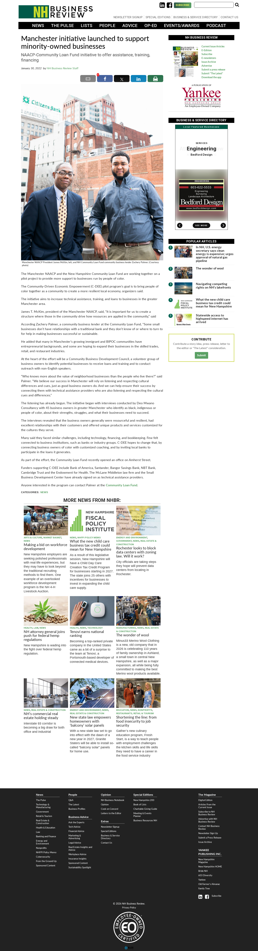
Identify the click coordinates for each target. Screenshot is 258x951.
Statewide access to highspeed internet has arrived (212, 319)
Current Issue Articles (212, 46)
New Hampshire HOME (210, 866)
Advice (129, 25)
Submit (201, 355)
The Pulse (62, 25)
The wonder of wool (132, 635)
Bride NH (203, 871)
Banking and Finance (46, 836)
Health (28, 628)
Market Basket (52, 537)
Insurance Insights (77, 859)
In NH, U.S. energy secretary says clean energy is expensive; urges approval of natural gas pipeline (214, 254)
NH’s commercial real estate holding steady (41, 716)
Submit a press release (213, 70)
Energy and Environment (131, 537)
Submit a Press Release (209, 838)
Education (122, 710)
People (107, 25)
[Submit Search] (237, 4)
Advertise (206, 66)
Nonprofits (145, 710)
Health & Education (45, 828)
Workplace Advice (77, 854)
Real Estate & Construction (48, 710)
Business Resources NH (145, 820)
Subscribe (183, 5)
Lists (86, 25)
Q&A (70, 800)
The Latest (73, 804)
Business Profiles (76, 809)
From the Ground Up (46, 861)
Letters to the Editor (111, 813)
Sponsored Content (45, 865)
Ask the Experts (76, 822)
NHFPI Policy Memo (89, 537)
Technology (95, 628)
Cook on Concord (109, 809)
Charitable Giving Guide (145, 809)
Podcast (216, 25)
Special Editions (157, 17)
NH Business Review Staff (62, 68)
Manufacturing (126, 628)
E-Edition (206, 50)
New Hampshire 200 (143, 800)
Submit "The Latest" (212, 73)
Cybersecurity (43, 857)
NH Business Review (55, 11)
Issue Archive (208, 62)
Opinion (105, 804)
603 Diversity (205, 875)
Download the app (211, 77)
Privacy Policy (129, 908)
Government (124, 541)
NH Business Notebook (112, 800)
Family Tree (204, 888)
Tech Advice (74, 827)
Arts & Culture (33, 537)
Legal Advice (74, 843)
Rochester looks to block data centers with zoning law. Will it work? (136, 552)
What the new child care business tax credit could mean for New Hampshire (90, 545)
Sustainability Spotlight (79, 867)
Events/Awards (181, 25)
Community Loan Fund (121, 485)
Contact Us (229, 17)
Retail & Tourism (44, 816)
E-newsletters (208, 58)
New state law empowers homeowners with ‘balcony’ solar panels (90, 721)
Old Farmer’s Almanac (209, 884)
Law (36, 628)
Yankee (202, 880)
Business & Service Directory (195, 17)
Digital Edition (205, 800)
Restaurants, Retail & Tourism (135, 713)
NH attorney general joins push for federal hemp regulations (44, 636)
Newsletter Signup (128, 17)
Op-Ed (150, 25)
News (38, 25)
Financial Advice (76, 831)
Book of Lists (139, 804)
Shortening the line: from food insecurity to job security (136, 721)
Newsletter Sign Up (208, 833)
